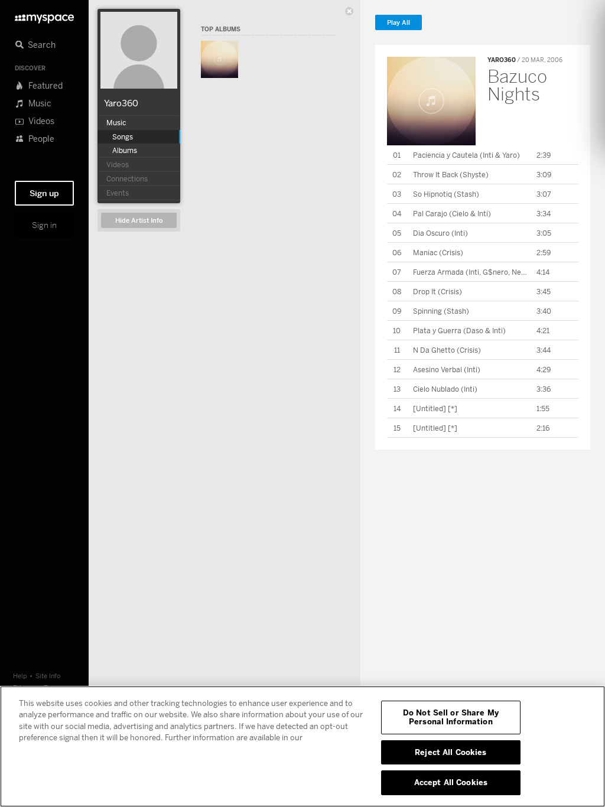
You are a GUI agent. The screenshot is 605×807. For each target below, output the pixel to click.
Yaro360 (121, 103)
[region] (302, 746)
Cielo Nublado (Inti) (445, 389)
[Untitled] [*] (435, 408)
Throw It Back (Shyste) (451, 175)
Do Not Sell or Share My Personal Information (451, 717)
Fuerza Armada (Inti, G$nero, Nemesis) (478, 272)
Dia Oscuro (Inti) (440, 233)
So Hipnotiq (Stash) (446, 194)
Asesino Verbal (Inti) (446, 370)
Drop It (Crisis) (437, 292)
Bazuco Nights (517, 85)
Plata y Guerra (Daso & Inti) (459, 331)
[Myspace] (44, 16)
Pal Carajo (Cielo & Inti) (452, 214)
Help (20, 675)
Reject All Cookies (450, 752)
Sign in (44, 225)
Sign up (44, 193)
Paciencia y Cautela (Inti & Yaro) (466, 155)
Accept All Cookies (450, 782)
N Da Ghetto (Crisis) (447, 350)
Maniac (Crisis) (438, 253)
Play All (398, 23)
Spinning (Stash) (441, 311)
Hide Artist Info (139, 220)
